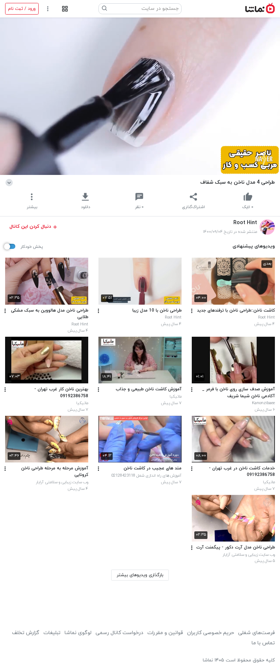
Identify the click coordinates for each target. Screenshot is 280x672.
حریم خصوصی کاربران (210, 632)
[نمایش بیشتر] (10, 182)
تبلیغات (52, 632)
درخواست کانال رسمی (119, 632)
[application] (140, 96)
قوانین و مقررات (165, 632)
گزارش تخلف (25, 632)
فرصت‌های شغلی (256, 632)
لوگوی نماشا (78, 632)
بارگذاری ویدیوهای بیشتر (140, 575)
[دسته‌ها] (65, 9)
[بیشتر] (191, 310)
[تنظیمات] (48, 9)
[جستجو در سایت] (104, 8)
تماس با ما (263, 643)
